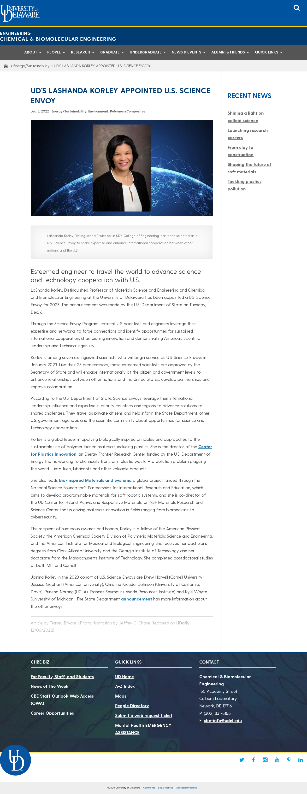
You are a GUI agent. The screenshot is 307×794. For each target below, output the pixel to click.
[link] (297, 9)
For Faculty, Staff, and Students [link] (62, 676)
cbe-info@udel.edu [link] (223, 720)
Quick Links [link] (266, 52)
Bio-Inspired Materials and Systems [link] (95, 479)
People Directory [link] (132, 705)
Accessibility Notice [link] (186, 787)
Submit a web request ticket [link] (143, 715)
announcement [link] (136, 598)
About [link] (30, 52)
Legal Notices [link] (165, 787)
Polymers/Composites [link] (127, 111)
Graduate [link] (110, 52)
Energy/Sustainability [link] (31, 65)
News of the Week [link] (49, 685)
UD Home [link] (124, 676)
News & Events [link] (186, 52)
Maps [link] (120, 695)
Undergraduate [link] (146, 52)
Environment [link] (98, 111)
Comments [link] (149, 787)
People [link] (54, 52)
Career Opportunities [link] (52, 712)
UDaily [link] (182, 622)
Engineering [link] (15, 32)
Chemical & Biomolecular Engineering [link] (58, 38)
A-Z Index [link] (125, 685)
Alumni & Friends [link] (228, 52)
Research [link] (80, 52)
